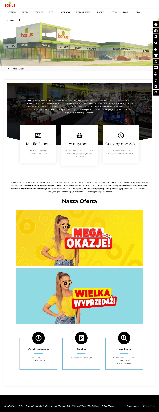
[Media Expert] (38, 135)
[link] (20, 20)
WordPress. (149, 406)
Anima (139, 406)
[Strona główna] (8, 69)
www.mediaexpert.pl (38, 150)
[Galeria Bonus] (9, 4)
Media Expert (38, 144)
